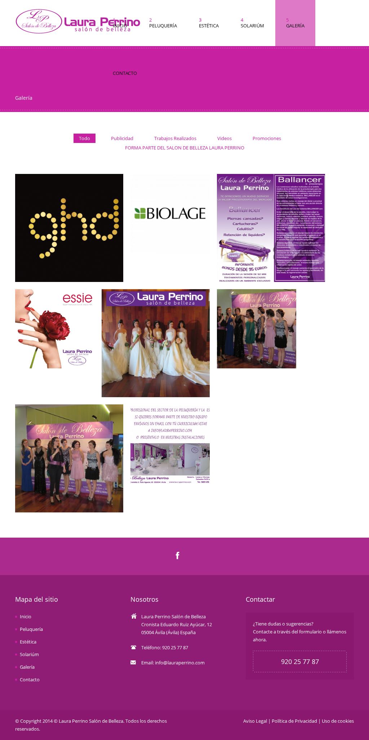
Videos (224, 138)
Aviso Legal (255, 721)
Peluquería (31, 629)
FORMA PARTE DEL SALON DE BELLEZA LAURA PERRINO (184, 147)
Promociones (267, 138)
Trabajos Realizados (175, 138)
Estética (28, 641)
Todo (84, 138)
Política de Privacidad (294, 721)
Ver (69, 226)
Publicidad (122, 138)
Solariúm (29, 654)
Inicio (25, 616)
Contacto (30, 679)
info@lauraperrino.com (180, 662)
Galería (27, 667)
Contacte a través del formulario (287, 631)
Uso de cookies (338, 721)
